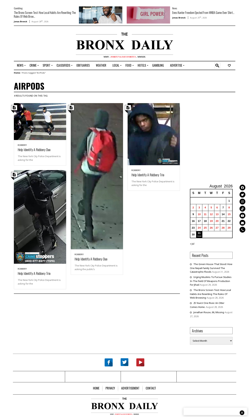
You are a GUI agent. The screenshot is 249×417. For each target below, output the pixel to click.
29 (229, 227)
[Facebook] (242, 187)
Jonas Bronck (20, 21)
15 (229, 214)
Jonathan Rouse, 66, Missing (208, 312)
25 (205, 227)
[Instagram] (242, 201)
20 (217, 221)
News (174, 8)
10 (199, 214)
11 (205, 214)
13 (217, 214)
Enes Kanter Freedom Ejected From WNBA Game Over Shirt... (203, 12)
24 (199, 227)
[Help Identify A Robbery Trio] (154, 133)
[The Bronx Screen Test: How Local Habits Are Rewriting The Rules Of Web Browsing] (100, 14)
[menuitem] (20, 65)
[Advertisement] (35, 44)
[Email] (242, 223)
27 (217, 227)
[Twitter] (242, 194)
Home (17, 72)
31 (199, 233)
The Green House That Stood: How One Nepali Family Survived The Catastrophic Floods (211, 267)
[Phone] (242, 229)
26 (211, 227)
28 (223, 227)
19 (211, 221)
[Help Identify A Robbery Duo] (40, 121)
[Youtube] (242, 215)
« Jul (192, 243)
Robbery (22, 145)
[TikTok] (242, 209)
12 (211, 214)
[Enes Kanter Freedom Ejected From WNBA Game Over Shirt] (148, 14)
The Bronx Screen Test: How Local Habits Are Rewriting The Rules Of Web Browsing (210, 293)
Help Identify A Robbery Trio (147, 174)
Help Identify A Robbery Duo (34, 149)
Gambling (18, 8)
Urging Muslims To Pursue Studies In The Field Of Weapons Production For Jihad (211, 280)
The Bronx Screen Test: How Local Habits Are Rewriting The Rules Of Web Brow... (45, 14)
